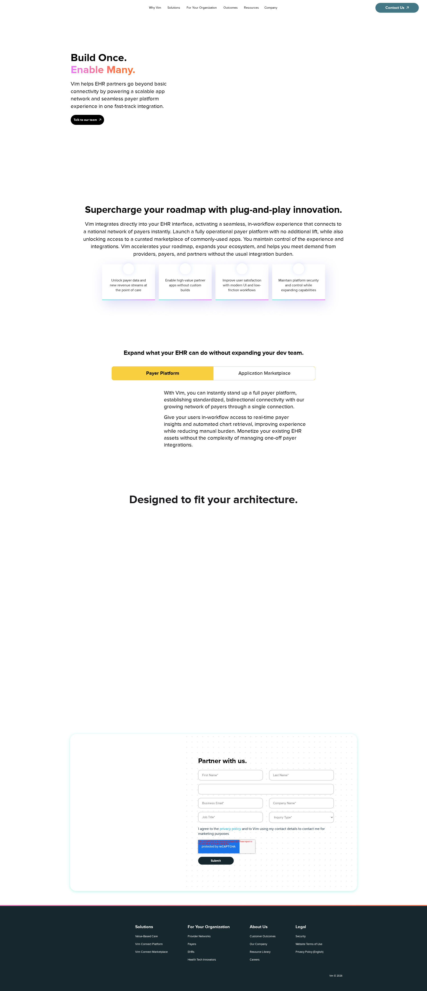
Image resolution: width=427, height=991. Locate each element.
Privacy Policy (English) (309, 951)
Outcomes (231, 7)
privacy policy (230, 829)
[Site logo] (30, 8)
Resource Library (260, 951)
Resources (251, 7)
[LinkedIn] (322, 974)
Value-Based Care (146, 936)
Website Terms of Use (309, 944)
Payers (192, 944)
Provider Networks (199, 936)
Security (301, 936)
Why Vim (155, 7)
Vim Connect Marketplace (151, 951)
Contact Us (394, 8)
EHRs (191, 951)
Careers (255, 959)
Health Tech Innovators (202, 959)
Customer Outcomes (263, 936)
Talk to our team (85, 120)
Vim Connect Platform (149, 944)
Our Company (258, 944)
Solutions (173, 7)
